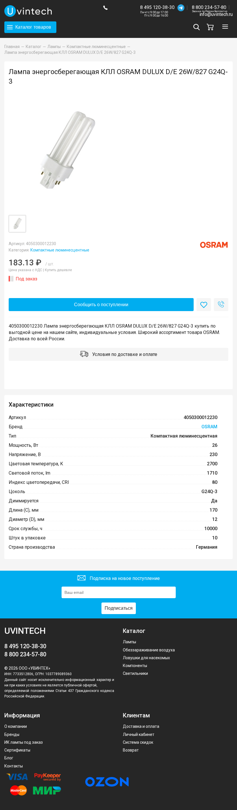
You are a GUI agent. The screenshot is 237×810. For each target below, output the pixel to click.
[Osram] (213, 245)
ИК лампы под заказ (23, 742)
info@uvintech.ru (216, 14)
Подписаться (119, 608)
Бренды (11, 734)
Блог (8, 758)
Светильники (135, 673)
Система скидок (138, 742)
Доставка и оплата (141, 726)
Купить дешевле (58, 270)
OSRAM (209, 426)
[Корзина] (211, 27)
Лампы (129, 642)
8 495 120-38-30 (157, 7)
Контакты (13, 766)
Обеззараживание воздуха (149, 650)
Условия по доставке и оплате (124, 354)
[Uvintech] (49, 11)
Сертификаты (17, 750)
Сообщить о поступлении (101, 304)
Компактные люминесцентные (59, 250)
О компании (15, 726)
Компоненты (135, 665)
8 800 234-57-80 (209, 8)
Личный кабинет (138, 734)
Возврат (131, 750)
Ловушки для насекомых (146, 657)
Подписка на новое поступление (124, 578)
